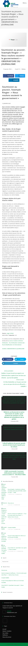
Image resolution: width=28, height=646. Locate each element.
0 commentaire (18, 494)
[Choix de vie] (4, 503)
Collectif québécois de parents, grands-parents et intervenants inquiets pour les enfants (14, 445)
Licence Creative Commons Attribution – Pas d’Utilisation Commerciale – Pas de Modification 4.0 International (13, 342)
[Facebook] (5, 621)
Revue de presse (7, 637)
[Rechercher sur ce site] (14, 561)
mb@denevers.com (12, 612)
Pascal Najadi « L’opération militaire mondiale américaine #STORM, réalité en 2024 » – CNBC (17, 491)
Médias (24, 69)
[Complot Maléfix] (4, 528)
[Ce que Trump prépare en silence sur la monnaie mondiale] (4, 537)
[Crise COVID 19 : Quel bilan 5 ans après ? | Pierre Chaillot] (4, 549)
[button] (8, 76)
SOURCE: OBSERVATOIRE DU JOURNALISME (13, 348)
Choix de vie (11, 503)
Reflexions (5, 635)
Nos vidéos (5, 633)
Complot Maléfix (12, 527)
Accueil (4, 629)
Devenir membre (7, 631)
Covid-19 (17, 69)
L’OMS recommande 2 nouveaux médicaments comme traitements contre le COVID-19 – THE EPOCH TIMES (14, 473)
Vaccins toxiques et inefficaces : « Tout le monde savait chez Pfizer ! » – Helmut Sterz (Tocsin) (17, 515)
